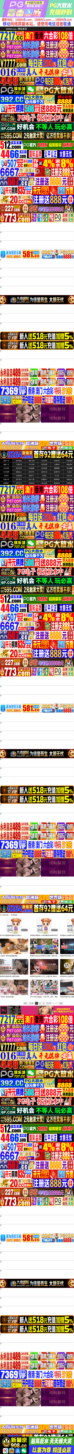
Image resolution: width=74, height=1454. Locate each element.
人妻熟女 (57, 464)
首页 (25, 1003)
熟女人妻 (31, 479)
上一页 (31, 1003)
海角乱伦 (69, 479)
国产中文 (19, 483)
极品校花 (57, 483)
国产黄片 (19, 479)
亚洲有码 (57, 461)
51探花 (44, 475)
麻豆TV (31, 475)
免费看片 (6, 483)
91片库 (57, 475)
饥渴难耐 (31, 468)
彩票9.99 (57, 472)
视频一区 (6, 461)
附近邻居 (19, 468)
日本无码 (44, 461)
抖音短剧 (19, 475)
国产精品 (19, 461)
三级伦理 (19, 464)
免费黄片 (44, 479)
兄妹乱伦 (31, 483)
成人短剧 (44, 483)
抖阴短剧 (69, 483)
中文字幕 (31, 464)
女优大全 (69, 475)
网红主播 (31, 461)
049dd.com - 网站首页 (16, 29)
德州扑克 (44, 472)
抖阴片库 (6, 479)
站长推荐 (6, 468)
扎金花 (69, 472)
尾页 (61, 1003)
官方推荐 (6, 472)
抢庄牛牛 (31, 472)
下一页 (49, 1003)
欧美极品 (69, 461)
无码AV (6, 475)
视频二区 (6, 464)
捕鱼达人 (19, 472)
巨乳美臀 (44, 464)
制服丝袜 (69, 464)
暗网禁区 (57, 479)
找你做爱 (44, 468)
